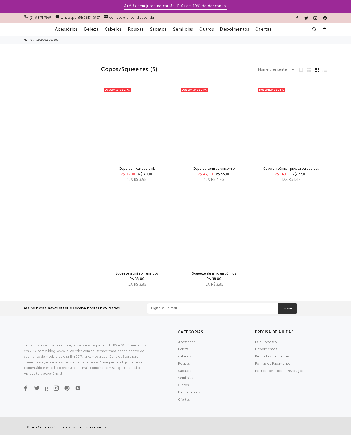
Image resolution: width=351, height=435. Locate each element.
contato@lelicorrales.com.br (131, 18)
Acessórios (186, 342)
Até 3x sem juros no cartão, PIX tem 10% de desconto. (175, 6)
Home (28, 39)
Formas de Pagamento (272, 364)
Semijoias (185, 378)
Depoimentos (189, 392)
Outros (183, 385)
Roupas (184, 364)
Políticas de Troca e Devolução (279, 371)
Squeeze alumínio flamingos (137, 274)
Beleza (183, 349)
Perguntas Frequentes (272, 357)
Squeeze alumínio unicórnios (214, 274)
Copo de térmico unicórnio (214, 169)
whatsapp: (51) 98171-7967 (80, 18)
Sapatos (184, 371)
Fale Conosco (266, 342)
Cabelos (184, 357)
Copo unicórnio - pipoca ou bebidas (291, 169)
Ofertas (184, 400)
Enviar (287, 308)
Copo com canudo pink (137, 169)
